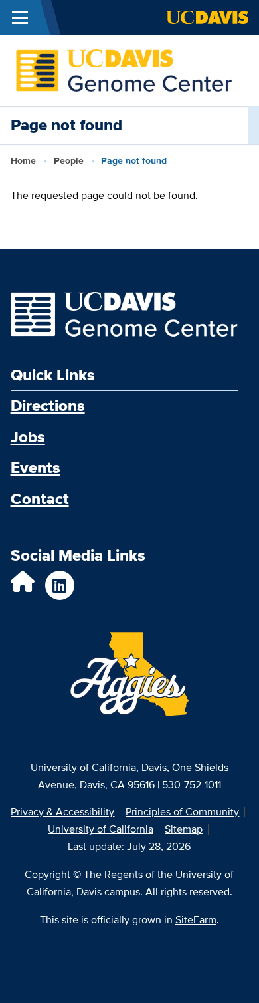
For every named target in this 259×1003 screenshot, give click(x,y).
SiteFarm (195, 919)
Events (35, 468)
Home (23, 160)
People (69, 160)
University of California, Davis (99, 767)
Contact (40, 499)
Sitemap (184, 829)
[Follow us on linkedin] (59, 585)
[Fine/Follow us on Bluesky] (23, 585)
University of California (100, 829)
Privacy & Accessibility (62, 811)
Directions (48, 405)
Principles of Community (182, 811)
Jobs (28, 437)
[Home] (124, 69)
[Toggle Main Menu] (20, 17)
